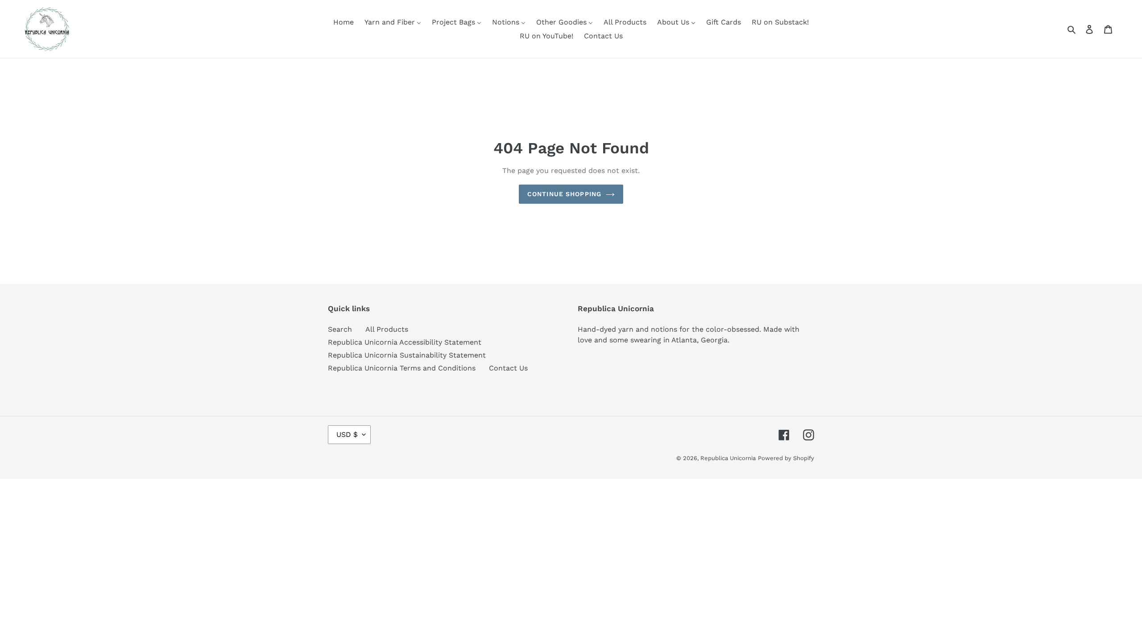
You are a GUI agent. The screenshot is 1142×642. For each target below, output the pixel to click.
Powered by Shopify (786, 458)
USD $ (347, 434)
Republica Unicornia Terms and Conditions (402, 368)
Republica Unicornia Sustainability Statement (407, 355)
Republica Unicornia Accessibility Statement (404, 342)
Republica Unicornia (728, 458)
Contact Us (508, 368)
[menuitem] (343, 22)
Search (340, 329)
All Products (386, 329)
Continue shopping (564, 194)
